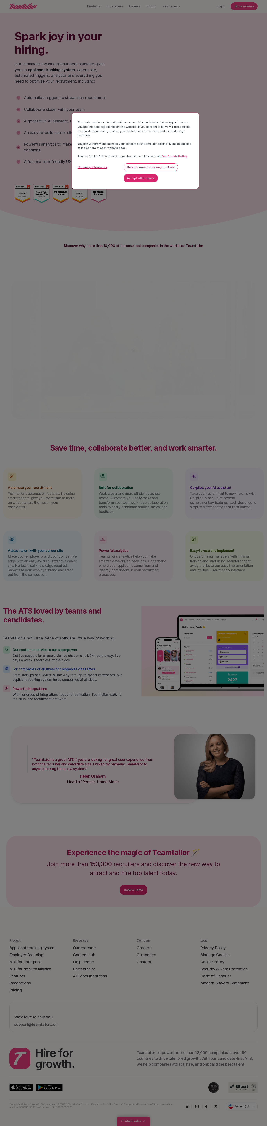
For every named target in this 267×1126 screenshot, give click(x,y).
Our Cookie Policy (174, 156)
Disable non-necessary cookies (151, 167)
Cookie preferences (92, 167)
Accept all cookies (141, 178)
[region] (135, 151)
